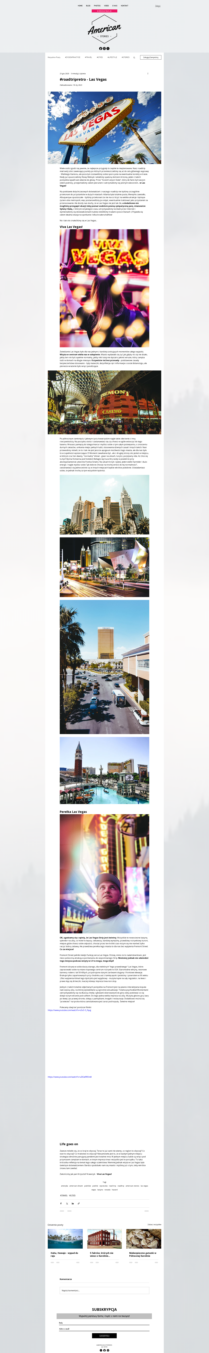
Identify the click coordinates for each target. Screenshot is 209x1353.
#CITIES (100, 57)
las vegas (144, 1186)
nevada (107, 1190)
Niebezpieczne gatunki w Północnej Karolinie (142, 1254)
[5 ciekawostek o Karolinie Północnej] (104, 1239)
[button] (134, 57)
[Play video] (104, 1041)
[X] (107, 48)
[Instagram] (104, 48)
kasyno (100, 1190)
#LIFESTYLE (112, 57)
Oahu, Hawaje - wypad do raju (64, 1254)
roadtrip (121, 1186)
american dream (76, 1186)
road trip (112, 1186)
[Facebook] (100, 48)
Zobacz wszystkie (154, 1224)
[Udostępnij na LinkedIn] (73, 1203)
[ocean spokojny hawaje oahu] (65, 1239)
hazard (115, 1190)
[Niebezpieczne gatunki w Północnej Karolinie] (143, 1239)
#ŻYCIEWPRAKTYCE (72, 57)
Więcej (124, 57)
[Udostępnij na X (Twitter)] (67, 1203)
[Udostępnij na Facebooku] (61, 1203)
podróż (95, 1186)
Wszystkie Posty (54, 57)
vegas (93, 1190)
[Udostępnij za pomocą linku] (79, 1203)
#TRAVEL (88, 57)
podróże (87, 1186)
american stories (132, 1186)
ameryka (64, 1186)
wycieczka (104, 1186)
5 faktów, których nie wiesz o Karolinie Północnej (101, 1254)
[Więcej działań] (147, 73)
